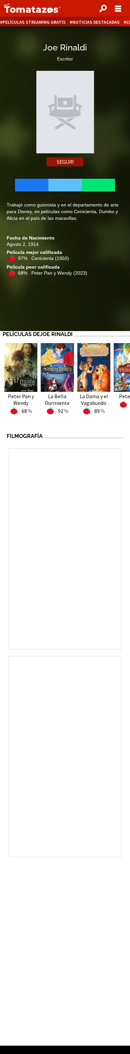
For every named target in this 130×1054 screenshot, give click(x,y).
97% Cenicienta (43, 258)
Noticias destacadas (96, 22)
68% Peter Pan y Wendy (52, 273)
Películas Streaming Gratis (34, 22)
